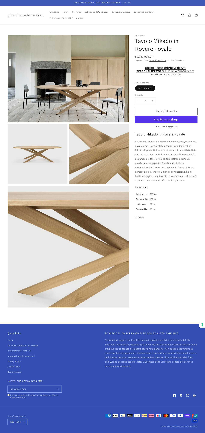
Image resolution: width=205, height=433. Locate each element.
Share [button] (141, 217)
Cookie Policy (14, 366)
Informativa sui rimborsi (19, 350)
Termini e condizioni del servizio (23, 345)
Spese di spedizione (157, 60)
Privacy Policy (14, 361)
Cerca (10, 340)
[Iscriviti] (58, 389)
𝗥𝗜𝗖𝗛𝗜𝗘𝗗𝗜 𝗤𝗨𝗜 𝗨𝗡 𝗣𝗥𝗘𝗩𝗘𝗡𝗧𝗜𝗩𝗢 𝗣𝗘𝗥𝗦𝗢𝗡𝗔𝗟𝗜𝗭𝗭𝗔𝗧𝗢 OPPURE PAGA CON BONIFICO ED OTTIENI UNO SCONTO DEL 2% (165, 70)
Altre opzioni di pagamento (166, 127)
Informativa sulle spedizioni (21, 356)
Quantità (139, 95)
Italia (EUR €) (15, 422)
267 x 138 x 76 (145, 88)
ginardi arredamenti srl (175, 426)
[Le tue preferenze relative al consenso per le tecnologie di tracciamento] (202, 325)
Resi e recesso (14, 372)
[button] (182, 15)
